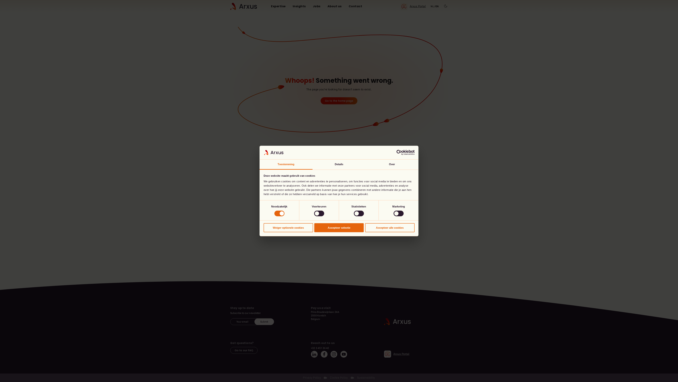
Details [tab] (339, 164)
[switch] (319, 213)
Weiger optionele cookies (288, 227)
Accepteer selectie (339, 227)
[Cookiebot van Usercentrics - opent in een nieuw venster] (399, 152)
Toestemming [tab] (286, 164)
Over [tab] (392, 164)
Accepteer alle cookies (390, 227)
